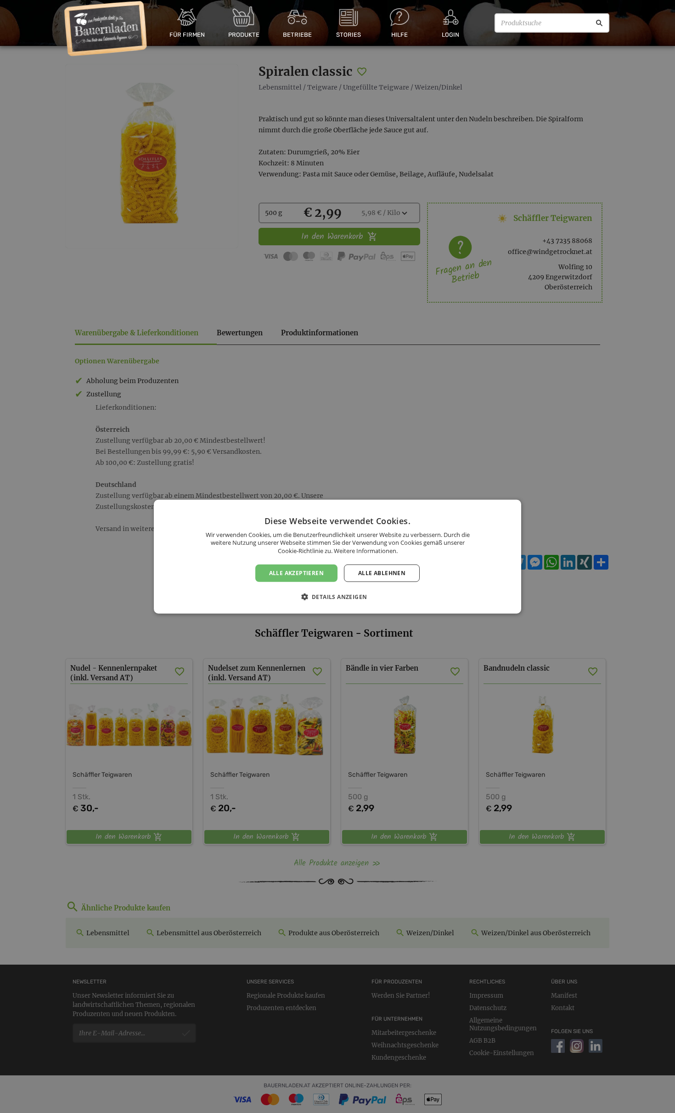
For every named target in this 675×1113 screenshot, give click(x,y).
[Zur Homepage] (106, 29)
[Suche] (599, 23)
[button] (337, 596)
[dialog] (337, 556)
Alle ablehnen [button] (381, 572)
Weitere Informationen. (366, 551)
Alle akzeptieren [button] (296, 572)
